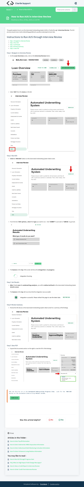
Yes (62, 420)
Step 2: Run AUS (14, 43)
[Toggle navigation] (76, 3)
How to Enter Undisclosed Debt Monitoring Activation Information (30, 448)
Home (8, 9)
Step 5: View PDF (14, 48)
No (52, 420)
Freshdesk (43, 484)
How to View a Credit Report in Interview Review (25, 466)
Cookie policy (54, 484)
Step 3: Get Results (15, 45)
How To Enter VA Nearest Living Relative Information (26, 451)
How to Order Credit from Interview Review (23, 469)
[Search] (75, 9)
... (14, 9)
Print (12, 433)
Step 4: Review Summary (17, 46)
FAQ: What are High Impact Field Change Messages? (26, 463)
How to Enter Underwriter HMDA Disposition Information (27, 445)
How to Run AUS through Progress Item (22, 459)
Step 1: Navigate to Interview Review (20, 41)
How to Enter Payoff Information (20, 441)
